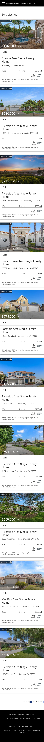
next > (40, 702)
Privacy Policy (29, 726)
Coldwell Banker (16, 714)
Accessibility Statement (15, 730)
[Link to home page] (12, 3)
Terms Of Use (14, 726)
